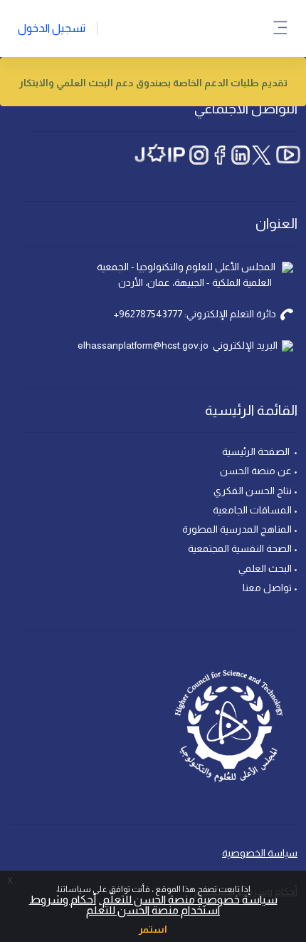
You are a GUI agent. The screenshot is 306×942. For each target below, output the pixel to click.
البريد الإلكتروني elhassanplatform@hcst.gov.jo (178, 345)
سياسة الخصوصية (259, 853)
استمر (153, 929)
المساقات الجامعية (251, 510)
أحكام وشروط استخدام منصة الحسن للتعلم (125, 905)
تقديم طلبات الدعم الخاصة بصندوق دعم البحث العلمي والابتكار (153, 82)
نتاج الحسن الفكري (251, 490)
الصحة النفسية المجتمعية (240, 548)
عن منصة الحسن (255, 470)
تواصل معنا (266, 587)
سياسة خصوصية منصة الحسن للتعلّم (189, 900)
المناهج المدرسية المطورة (237, 529)
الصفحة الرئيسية (257, 451)
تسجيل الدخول (51, 28)
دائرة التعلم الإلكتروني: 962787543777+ (195, 313)
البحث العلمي (265, 568)
